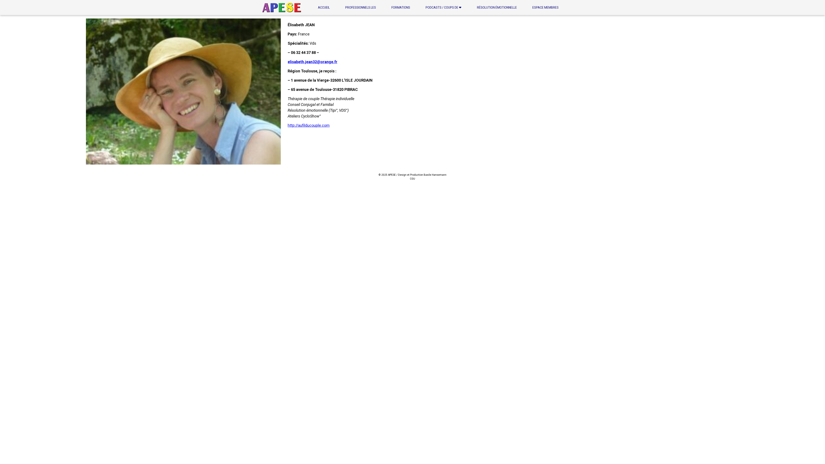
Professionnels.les (360, 7)
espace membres (545, 7)
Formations (400, 7)
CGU (412, 178)
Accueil (324, 7)
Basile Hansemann (435, 174)
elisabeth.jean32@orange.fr (312, 62)
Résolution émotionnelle (497, 7)
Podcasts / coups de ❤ (443, 7)
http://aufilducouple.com (309, 125)
